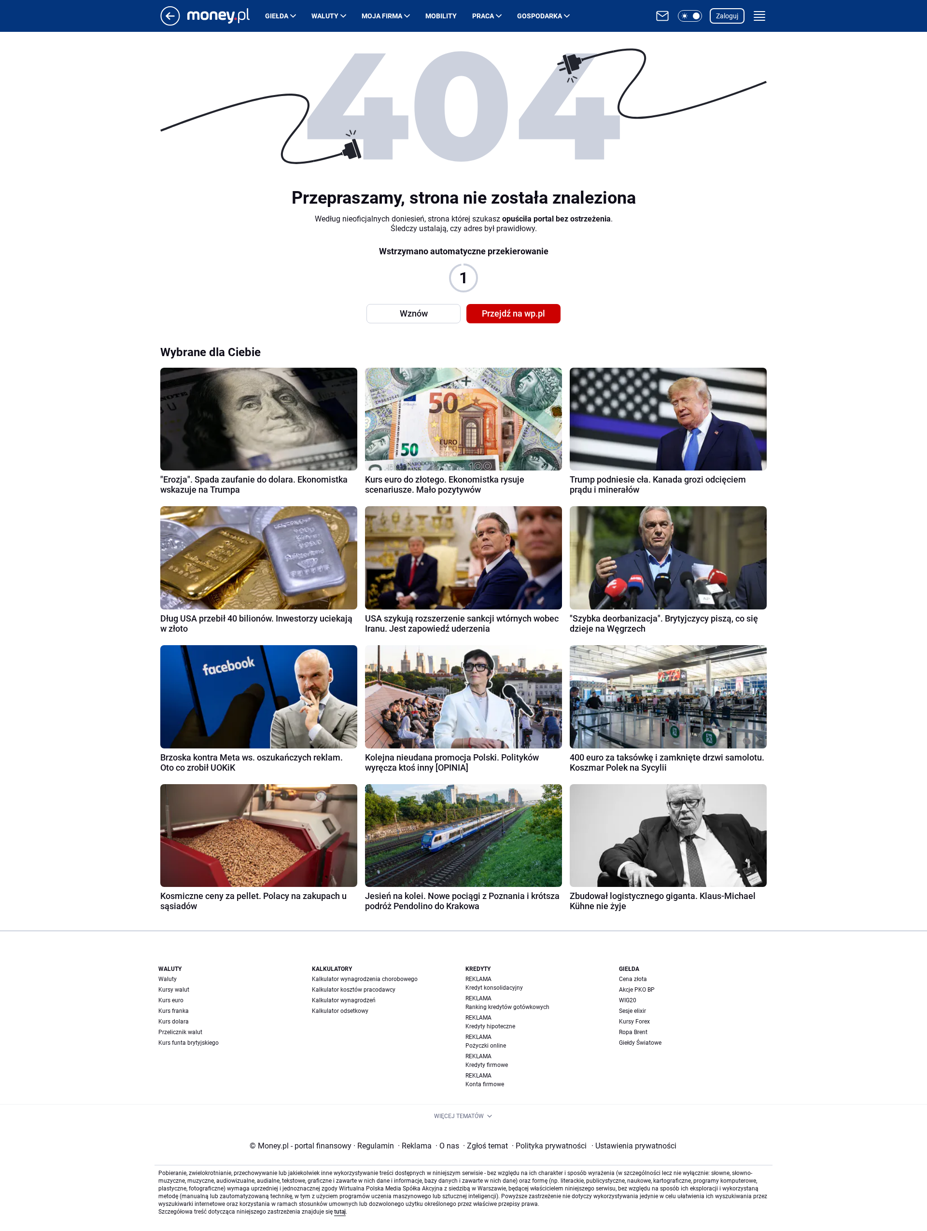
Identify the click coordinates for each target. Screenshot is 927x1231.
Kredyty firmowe (486, 1065)
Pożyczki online (485, 1045)
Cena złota (633, 979)
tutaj (340, 1211)
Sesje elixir (632, 1011)
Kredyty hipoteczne (490, 1026)
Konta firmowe (484, 1084)
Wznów (414, 313)
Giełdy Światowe (640, 1042)
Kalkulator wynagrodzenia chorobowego (365, 979)
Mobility (441, 16)
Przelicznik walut (180, 1032)
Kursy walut (173, 989)
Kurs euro (170, 1000)
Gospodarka (539, 16)
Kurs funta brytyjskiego (188, 1042)
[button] (690, 16)
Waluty (324, 16)
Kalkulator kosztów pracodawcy (353, 989)
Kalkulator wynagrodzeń (344, 1000)
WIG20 (627, 1000)
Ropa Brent (633, 1032)
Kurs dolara (173, 1021)
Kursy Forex (634, 1021)
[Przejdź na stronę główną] (170, 23)
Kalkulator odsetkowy (340, 1011)
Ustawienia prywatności (633, 1145)
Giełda (276, 16)
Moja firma (382, 16)
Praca (483, 16)
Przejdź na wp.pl (513, 313)
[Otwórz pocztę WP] (662, 16)
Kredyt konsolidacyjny (494, 987)
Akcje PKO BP (637, 989)
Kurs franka (173, 1011)
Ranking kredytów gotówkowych (507, 1007)
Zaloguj (727, 16)
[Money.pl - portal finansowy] (226, 16)
